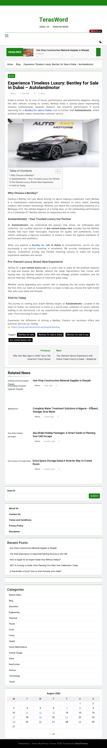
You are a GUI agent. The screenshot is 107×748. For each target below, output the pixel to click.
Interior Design (15, 653)
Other (11, 658)
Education (13, 606)
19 (40, 717)
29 (80, 722)
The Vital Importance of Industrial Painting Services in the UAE (38, 554)
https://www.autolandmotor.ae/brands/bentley (35, 327)
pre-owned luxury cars (20, 340)
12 (40, 712)
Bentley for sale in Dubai (38, 110)
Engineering (14, 612)
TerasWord (53, 19)
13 (53, 712)
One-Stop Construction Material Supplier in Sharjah (62, 50)
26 (40, 722)
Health (12, 641)
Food (11, 629)
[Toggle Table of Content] (57, 171)
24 (14, 722)
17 (14, 717)
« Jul (52, 734)
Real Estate (14, 664)
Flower (12, 624)
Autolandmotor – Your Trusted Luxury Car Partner (36, 179)
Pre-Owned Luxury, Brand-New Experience (32, 182)
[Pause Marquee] (98, 52)
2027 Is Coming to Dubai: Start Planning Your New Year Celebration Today (44, 565)
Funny (11, 635)
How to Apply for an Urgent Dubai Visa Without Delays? (35, 559)
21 (66, 717)
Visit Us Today (18, 185)
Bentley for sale (41, 245)
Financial (13, 618)
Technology (14, 676)
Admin (13, 93)
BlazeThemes (81, 743)
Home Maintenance (18, 647)
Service (12, 670)
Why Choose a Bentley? (22, 175)
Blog (11, 76)
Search (11, 490)
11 (27, 712)
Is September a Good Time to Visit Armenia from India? (35, 571)
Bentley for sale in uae (78, 334)
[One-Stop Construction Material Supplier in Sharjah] (28, 54)
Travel (12, 682)
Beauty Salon (15, 595)
